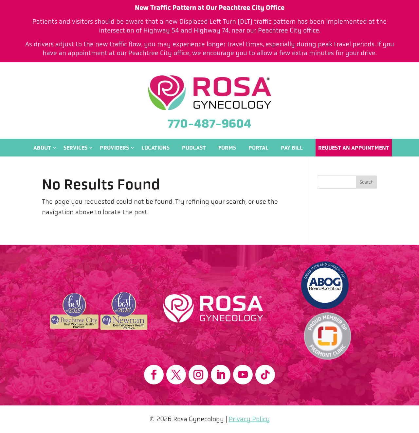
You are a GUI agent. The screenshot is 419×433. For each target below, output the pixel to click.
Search (366, 182)
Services (75, 147)
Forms (227, 147)
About (42, 147)
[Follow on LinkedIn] (220, 374)
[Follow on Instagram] (198, 374)
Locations (155, 147)
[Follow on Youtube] (243, 374)
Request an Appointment (353, 147)
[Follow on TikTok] (265, 374)
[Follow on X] (176, 374)
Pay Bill (292, 147)
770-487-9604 (209, 123)
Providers (114, 147)
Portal (258, 147)
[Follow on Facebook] (154, 374)
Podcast (194, 147)
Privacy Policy (249, 419)
